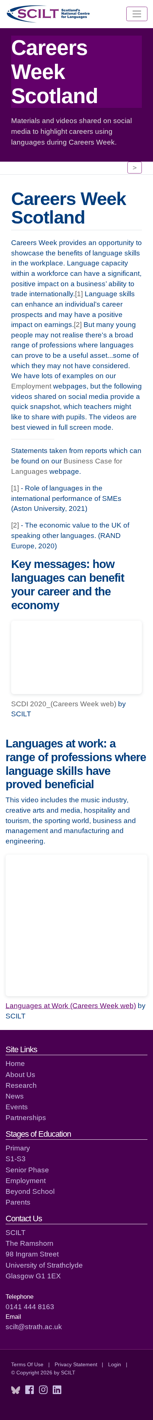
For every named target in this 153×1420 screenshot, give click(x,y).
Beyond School (30, 1191)
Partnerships (26, 1117)
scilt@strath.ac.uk (34, 1326)
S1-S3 (16, 1159)
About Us (20, 1074)
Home (15, 1063)
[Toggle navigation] (136, 14)
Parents (18, 1202)
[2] (78, 324)
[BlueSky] (15, 1390)
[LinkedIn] (57, 1390)
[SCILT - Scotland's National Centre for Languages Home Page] (49, 14)
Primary (18, 1148)
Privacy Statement (76, 1364)
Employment (31, 386)
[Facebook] (29, 1390)
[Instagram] (43, 1390)
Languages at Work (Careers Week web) (71, 1005)
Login (114, 1364)
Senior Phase (27, 1170)
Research (21, 1085)
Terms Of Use (27, 1364)
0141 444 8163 (30, 1306)
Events (17, 1107)
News (15, 1096)
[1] (79, 294)
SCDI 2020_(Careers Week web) (63, 704)
